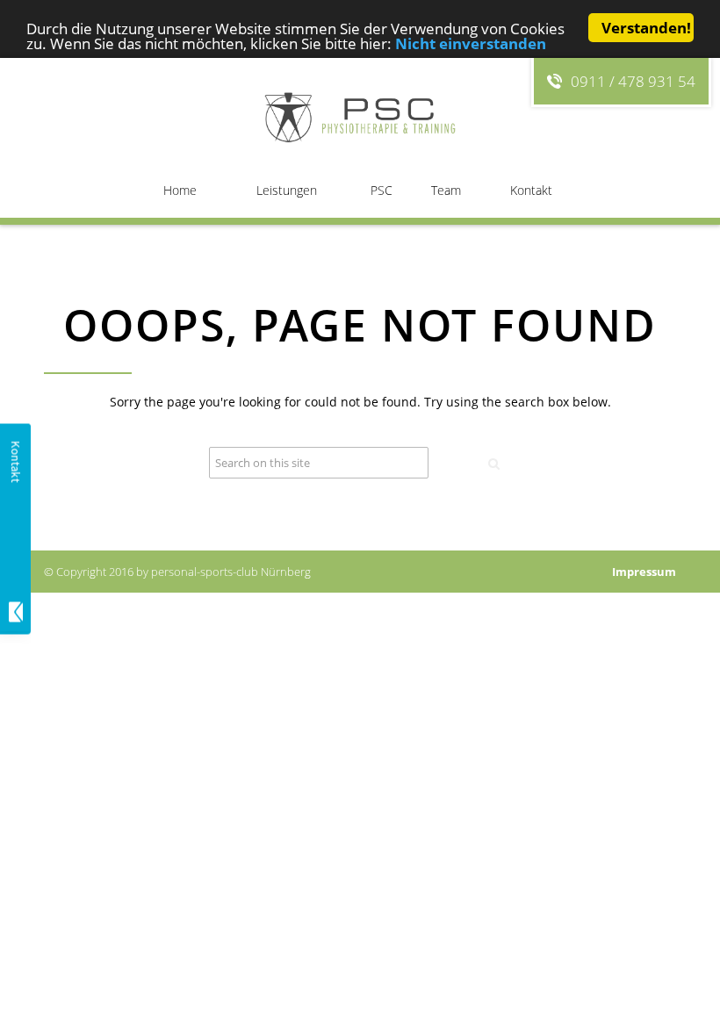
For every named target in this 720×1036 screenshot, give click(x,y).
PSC (381, 190)
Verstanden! (646, 28)
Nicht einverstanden (470, 43)
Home (180, 190)
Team (446, 190)
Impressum (644, 571)
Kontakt (531, 190)
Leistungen (286, 190)
